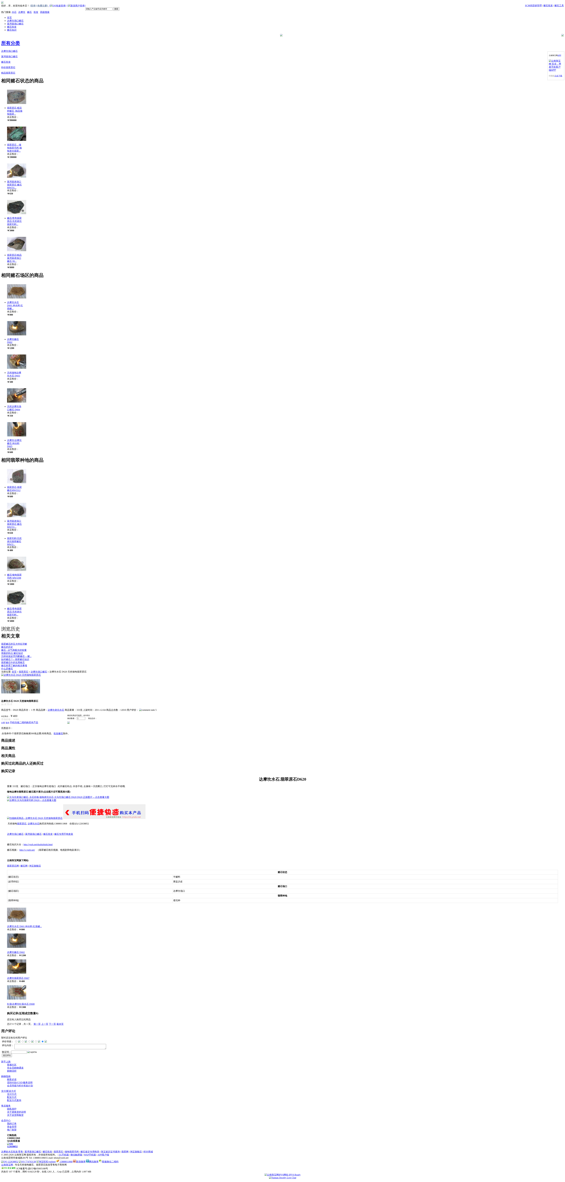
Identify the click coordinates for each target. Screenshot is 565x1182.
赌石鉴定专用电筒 (89, 1151)
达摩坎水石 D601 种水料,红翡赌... (15, 305)
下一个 (9, 704)
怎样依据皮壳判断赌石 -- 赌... (16, 656)
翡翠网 (124, 1151)
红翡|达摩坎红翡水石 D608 (21, 1004)
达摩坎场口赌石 (15, 20)
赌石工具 (559, 5)
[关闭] (562, 55)
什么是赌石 (7, 668)
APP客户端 (103, 1154)
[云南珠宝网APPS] (556, 65)
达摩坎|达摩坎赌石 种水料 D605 (14, 443)
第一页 (37, 1024)
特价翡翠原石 (8, 67)
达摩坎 (21, 12)
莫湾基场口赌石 (15, 23)
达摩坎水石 (33, 823)
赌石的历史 (7, 647)
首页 (9, 17)
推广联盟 (11, 1129)
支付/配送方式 (8, 1091)
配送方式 (11, 1097)
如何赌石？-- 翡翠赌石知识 (15, 659)
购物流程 (11, 1071)
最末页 (60, 1024)
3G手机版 (64, 1154)
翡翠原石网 (13, 866)
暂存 (7, 723)
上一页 (44, 1024)
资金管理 (11, 1126)
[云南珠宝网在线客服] (282, 1177)
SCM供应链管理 (533, 5)
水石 (14, 12)
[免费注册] (43, 5)
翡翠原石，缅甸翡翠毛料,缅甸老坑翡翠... (14, 148)
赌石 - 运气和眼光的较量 (14, 650)
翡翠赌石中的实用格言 (13, 662)
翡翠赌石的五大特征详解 (14, 644)
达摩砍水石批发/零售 (12, 1151)
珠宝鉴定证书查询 (110, 1151)
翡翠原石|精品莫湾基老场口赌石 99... (14, 258)
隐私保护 (11, 1109)
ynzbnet (52, 1161)
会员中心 (6, 1120)
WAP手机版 (90, 1154)
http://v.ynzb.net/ (27, 850)
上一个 (3, 704)
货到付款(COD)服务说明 (20, 1082)
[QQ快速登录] (57, 5)
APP (559, 55)
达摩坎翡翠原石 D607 (18, 978)
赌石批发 (548, 5)
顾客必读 (11, 1079)
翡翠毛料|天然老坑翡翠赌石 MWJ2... (14, 541)
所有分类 (10, 43)
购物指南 (6, 1076)
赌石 (29, 12)
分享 (3, 723)
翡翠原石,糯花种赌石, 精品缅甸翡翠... (14, 111)
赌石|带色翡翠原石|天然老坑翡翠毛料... (14, 221)
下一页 (52, 1024)
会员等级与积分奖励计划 (20, 1085)
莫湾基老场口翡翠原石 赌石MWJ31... (14, 184)
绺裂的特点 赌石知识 (12, 653)
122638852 (12, 1146)
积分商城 (148, 1151)
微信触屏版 (76, 1154)
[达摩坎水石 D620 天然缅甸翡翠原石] (21, 675)
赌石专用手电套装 (63, 834)
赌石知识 (11, 30)
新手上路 (6, 1061)
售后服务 (6, 1106)
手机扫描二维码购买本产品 (24, 722)
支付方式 (11, 1094)
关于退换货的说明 (16, 1112)
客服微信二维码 (110, 1161)
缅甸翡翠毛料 (72, 1151)
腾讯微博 (93, 1161)
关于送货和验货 (15, 1115)
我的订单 (11, 1123)
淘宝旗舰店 (35, 866)
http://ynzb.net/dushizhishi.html (38, 844)
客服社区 (11, 1064)
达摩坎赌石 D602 (16, 952)
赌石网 (24, 866)
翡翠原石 (23, 671)
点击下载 (558, 76)
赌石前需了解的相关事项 (14, 665)
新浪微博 (80, 1161)
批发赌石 (58, 733)
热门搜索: (6, 12)
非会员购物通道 (15, 1068)
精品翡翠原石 (8, 73)
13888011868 (66, 1161)
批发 (36, 12)
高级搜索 (44, 12)
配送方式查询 (14, 1100)
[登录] (33, 5)
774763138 (30, 1161)
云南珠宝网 (7, 1164)
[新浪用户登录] (76, 5)
